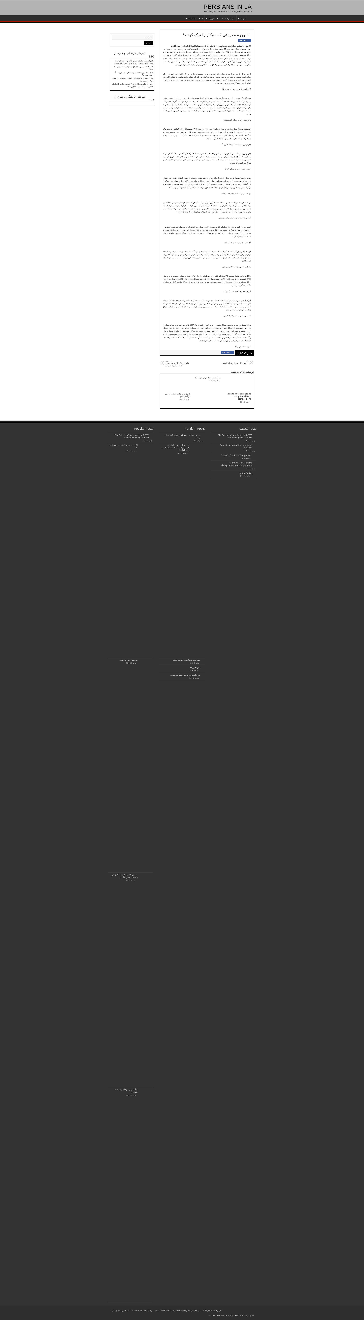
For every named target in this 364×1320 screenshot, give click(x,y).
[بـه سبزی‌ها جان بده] (146, 765)
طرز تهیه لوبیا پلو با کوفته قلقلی (186, 660)
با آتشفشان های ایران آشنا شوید (235, 362)
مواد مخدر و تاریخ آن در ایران (208, 377)
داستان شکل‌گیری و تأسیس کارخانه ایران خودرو (177, 363)
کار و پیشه (211, 19)
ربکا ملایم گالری (245, 473)
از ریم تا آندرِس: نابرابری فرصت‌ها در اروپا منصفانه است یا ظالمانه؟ (175, 448)
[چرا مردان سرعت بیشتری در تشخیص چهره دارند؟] (146, 979)
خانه (250, 18)
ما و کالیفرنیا (231, 19)
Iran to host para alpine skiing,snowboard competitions (239, 396)
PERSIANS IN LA (227, 6)
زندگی (221, 19)
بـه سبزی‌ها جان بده (129, 660)
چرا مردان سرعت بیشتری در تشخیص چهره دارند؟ (125, 876)
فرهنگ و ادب (192, 19)
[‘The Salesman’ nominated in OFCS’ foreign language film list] (151, 435)
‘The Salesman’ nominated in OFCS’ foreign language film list (235, 436)
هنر (202, 19)
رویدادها (242, 19)
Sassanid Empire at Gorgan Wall (236, 455)
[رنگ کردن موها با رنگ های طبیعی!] (146, 1194)
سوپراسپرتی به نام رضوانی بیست (185, 675)
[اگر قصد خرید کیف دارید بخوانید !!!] (146, 550)
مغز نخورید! (195, 667)
